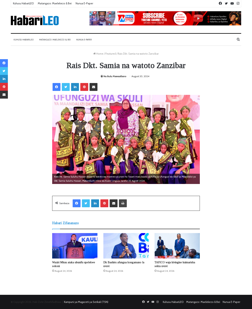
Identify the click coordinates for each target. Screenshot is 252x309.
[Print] (123, 203)
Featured (110, 53)
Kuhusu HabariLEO (23, 3)
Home (99, 53)
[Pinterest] (84, 87)
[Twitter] (66, 87)
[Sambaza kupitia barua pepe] (93, 87)
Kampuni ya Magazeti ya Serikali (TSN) (86, 301)
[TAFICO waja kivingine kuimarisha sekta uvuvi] (177, 246)
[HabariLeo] (35, 20)
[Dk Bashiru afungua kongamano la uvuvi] (126, 246)
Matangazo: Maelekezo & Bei (55, 3)
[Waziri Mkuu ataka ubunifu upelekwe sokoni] (74, 246)
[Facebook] (56, 87)
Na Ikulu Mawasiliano (115, 76)
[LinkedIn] (75, 87)
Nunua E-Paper (84, 3)
